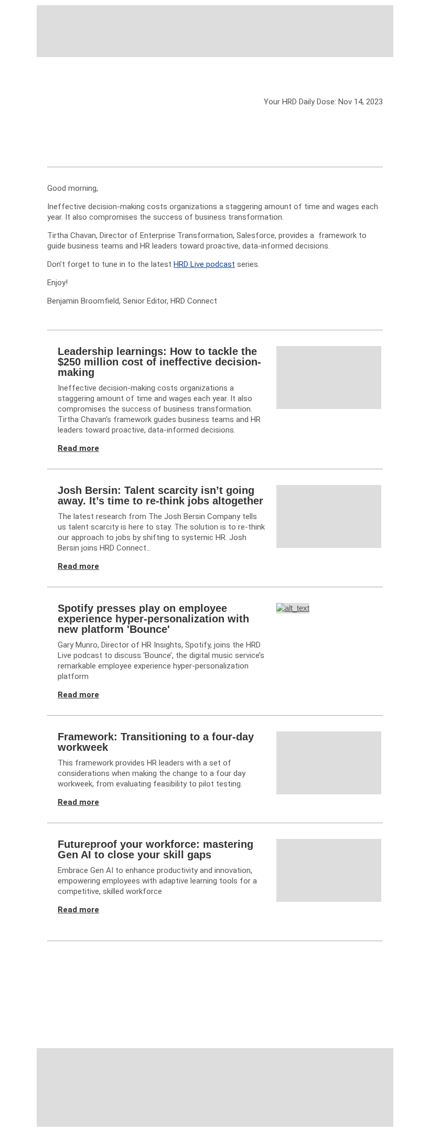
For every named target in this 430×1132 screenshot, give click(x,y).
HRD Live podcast (204, 264)
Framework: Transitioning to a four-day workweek (156, 742)
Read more (78, 448)
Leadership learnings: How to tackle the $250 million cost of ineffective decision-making (159, 362)
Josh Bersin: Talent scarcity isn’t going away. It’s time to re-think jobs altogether (160, 495)
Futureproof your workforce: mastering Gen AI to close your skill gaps (155, 849)
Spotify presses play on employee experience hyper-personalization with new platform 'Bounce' (153, 618)
